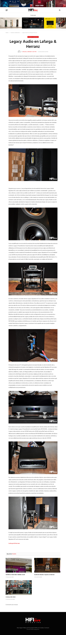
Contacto (47, 627)
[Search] (59, 10)
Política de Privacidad (28, 627)
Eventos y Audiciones (33, 36)
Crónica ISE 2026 (10, 597)
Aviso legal (19, 627)
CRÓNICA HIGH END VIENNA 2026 (15, 575)
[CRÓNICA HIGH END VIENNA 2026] (19, 565)
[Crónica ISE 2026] (19, 587)
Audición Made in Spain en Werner (44, 575)
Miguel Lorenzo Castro (30, 51)
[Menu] (7, 10)
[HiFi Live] (33, 10)
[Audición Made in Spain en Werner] (47, 565)
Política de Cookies (39, 627)
